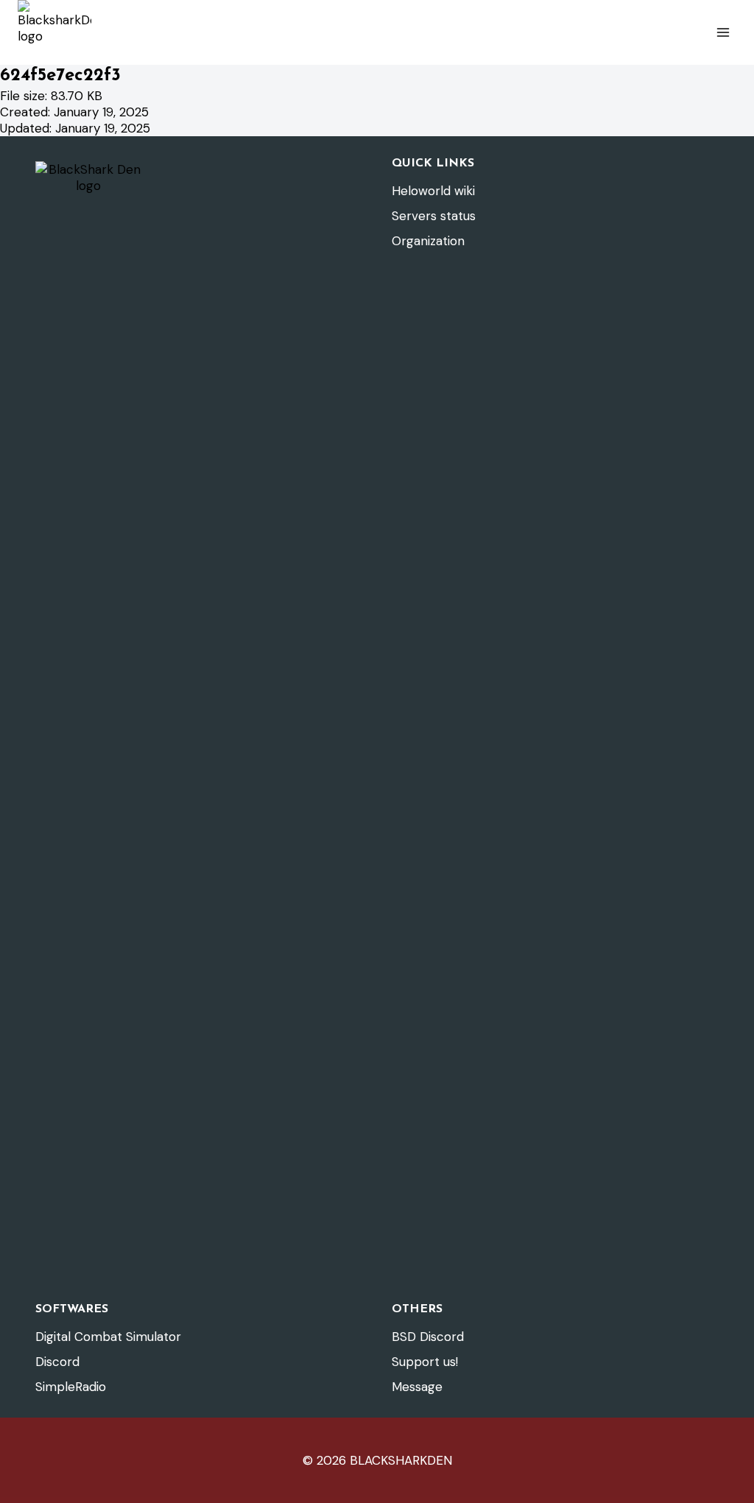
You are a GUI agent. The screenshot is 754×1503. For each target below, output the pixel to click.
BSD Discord (428, 1336)
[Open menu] (722, 32)
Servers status (434, 216)
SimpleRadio (70, 1387)
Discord (57, 1362)
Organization (428, 241)
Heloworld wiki (433, 191)
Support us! (425, 1362)
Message (417, 1387)
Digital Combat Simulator (108, 1336)
